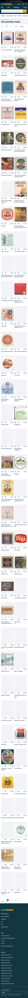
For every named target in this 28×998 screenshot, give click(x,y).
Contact (3, 941)
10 (18, 900)
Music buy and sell (5, 978)
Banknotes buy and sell (6, 970)
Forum (25, 7)
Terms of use (4, 994)
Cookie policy (18, 994)
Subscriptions (4, 927)
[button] (23, 4)
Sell (8, 7)
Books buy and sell (5, 962)
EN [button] (18, 4)
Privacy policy (11, 994)
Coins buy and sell (5, 960)
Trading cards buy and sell (7, 983)
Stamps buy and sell (6, 955)
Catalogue (16, 7)
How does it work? (5, 935)
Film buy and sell (5, 981)
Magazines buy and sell (6, 965)
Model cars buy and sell (6, 975)
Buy (2, 7)
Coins (15, 15)
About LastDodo (5, 916)
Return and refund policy (7, 946)
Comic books (9, 15)
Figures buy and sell (6, 968)
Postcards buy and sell (6, 973)
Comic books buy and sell (7, 957)
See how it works (18, 1)
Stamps (3, 15)
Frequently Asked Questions (7, 938)
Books (19, 15)
